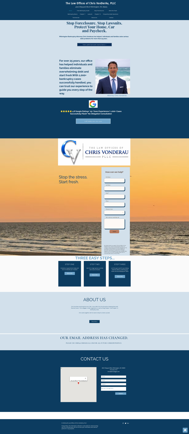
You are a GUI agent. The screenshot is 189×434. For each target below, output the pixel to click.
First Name (108, 177)
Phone (107, 201)
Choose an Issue (109, 209)
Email (107, 193)
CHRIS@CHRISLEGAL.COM (84, 343)
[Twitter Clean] (125, 423)
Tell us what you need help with (112, 217)
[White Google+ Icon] (128, 423)
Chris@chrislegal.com (114, 371)
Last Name (108, 185)
